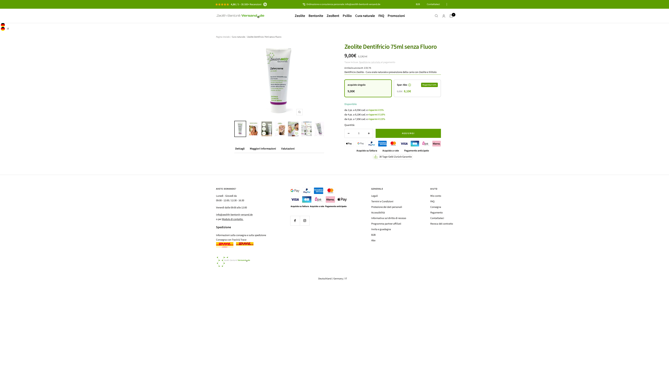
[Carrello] (451, 15)
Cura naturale (365, 15)
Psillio (347, 15)
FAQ (381, 15)
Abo (373, 240)
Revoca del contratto (441, 224)
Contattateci (433, 4)
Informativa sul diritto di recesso (388, 218)
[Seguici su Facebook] (295, 220)
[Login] (443, 15)
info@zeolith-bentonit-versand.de (234, 215)
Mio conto (435, 196)
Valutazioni (288, 149)
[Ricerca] (436, 15)
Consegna (435, 207)
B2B (418, 4)
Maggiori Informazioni (263, 149)
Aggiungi (408, 133)
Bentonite (316, 15)
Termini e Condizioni (382, 201)
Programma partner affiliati (386, 224)
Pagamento (436, 212)
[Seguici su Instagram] (304, 220)
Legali (374, 196)
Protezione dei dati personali (386, 207)
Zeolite (300, 15)
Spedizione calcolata (370, 62)
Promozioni (396, 15)
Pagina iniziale (223, 36)
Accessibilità (378, 212)
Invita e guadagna (381, 229)
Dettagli (240, 149)
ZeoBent (333, 15)
